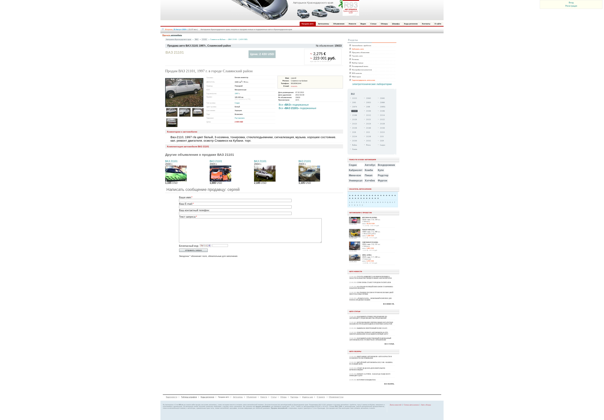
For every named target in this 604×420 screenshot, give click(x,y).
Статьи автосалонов (411, 405)
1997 (236, 93)
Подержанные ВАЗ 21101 (317, 405)
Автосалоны (238, 397)
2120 (354, 132)
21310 (354, 141)
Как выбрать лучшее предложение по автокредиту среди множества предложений (368, 317)
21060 (382, 102)
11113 (354, 98)
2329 (382, 141)
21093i (382, 107)
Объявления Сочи (336, 397)
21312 (368, 141)
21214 (354, 136)
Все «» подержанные (294, 104)
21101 (204, 39)
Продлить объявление (360, 52)
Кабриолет (355, 170)
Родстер (383, 175)
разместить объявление (213, 406)
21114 (382, 115)
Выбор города (357, 63)
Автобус (370, 165)
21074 (354, 107)
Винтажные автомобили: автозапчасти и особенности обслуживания (370, 357)
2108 (368, 107)
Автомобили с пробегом (361, 45)
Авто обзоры (426, 405)
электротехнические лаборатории (372, 84)
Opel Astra (367, 255)
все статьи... (390, 344)
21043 (368, 98)
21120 (354, 119)
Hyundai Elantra (369, 217)
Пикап (368, 175)
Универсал (355, 180)
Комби (369, 170)
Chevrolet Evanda (370, 242)
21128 (382, 124)
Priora (368, 145)
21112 (368, 115)
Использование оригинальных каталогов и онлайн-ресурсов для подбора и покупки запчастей (371, 323)
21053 (368, 102)
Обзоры (283, 397)
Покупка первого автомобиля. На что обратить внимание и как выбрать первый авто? (368, 333)
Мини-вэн (355, 175)
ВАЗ (196, 39)
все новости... (389, 304)
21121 (368, 119)
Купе (381, 170)
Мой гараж (356, 77)
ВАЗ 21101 (171, 161)
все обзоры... (389, 384)
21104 (368, 111)
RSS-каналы (357, 73)
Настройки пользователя (362, 70)
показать (294, 86)
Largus (382, 145)
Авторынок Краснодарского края (178, 39)
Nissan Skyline (368, 230)
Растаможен (240, 118)
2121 (368, 132)
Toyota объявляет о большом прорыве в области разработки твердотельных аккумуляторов (370, 277)
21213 (382, 132)
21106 (382, 111)
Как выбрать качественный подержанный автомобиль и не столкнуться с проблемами (370, 339)
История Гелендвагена (366, 380)
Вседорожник (386, 165)
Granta (354, 149)
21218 (368, 136)
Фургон (382, 180)
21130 (354, 128)
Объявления (251, 397)
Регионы (355, 59)
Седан (237, 103)
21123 (354, 124)
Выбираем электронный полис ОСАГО (372, 328)
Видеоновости (171, 397)
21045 (382, 98)
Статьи (274, 397)
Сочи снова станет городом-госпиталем (374, 282)
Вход (571, 2)
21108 (354, 115)
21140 (368, 128)
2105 (354, 102)
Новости (263, 397)
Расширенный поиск (360, 66)
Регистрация (571, 6)
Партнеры (294, 397)
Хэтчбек (370, 180)
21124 (368, 124)
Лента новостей (395, 405)
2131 (382, 136)
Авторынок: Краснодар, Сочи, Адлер (294, 10)
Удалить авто (357, 56)
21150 (382, 128)
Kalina (354, 145)
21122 (382, 119)
